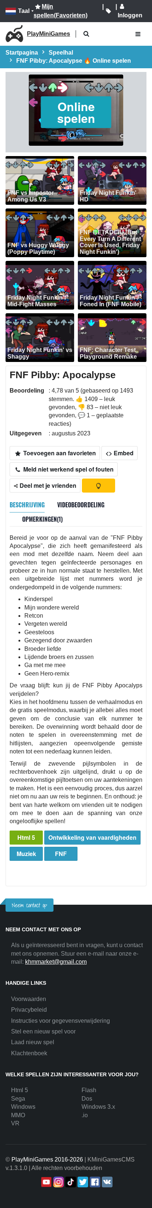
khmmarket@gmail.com (56, 962)
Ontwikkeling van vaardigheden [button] (92, 837)
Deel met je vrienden (47, 485)
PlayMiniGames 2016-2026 (47, 1159)
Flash (89, 1090)
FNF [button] (61, 853)
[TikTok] (70, 1182)
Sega (18, 1098)
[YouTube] (45, 1182)
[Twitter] (82, 1182)
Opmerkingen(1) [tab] (42, 519)
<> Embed (120, 453)
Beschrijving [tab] (27, 504)
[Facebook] (94, 1182)
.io (85, 1115)
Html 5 (26, 837)
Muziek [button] (26, 853)
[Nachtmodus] (98, 486)
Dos (87, 1098)
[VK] (106, 1182)
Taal (24, 11)
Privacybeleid (29, 1010)
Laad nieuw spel (32, 1042)
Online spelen (76, 112)
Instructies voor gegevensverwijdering (60, 1021)
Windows (23, 1107)
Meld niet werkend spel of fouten (68, 469)
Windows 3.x (98, 1107)
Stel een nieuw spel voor (43, 1031)
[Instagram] (58, 1182)
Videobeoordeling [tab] (80, 504)
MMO (18, 1115)
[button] (86, 34)
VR (15, 1123)
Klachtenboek (29, 1053)
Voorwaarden (28, 999)
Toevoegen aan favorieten (59, 453)
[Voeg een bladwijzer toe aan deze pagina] (108, 11)
